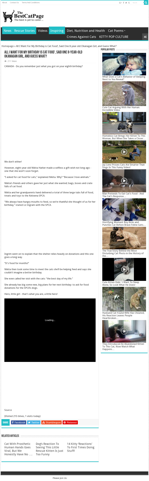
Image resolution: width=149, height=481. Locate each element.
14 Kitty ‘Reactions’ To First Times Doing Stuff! (80, 447)
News (7, 31)
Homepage (7, 46)
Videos (42, 31)
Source (8, 410)
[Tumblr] (129, 3)
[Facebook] (123, 3)
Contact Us (14, 3)
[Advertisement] (50, 114)
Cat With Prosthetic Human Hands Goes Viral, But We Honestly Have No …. (18, 449)
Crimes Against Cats (81, 37)
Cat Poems (115, 31)
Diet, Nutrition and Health (86, 31)
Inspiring (57, 31)
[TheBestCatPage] (23, 15)
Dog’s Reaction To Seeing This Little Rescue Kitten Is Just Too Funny (49, 449)
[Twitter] (126, 3)
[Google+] (120, 3)
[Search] (146, 2)
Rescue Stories (24, 31)
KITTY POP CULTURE (113, 37)
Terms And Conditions (31, 3)
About (4, 3)
